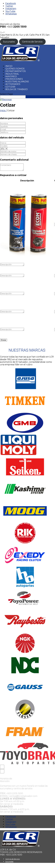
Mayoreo (11, 76)
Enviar (3, 340)
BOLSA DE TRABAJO (16, 89)
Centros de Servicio (32, 41)
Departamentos (15, 71)
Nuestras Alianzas (17, 81)
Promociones (14, 79)
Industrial (12, 74)
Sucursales (9, 41)
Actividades (12, 84)
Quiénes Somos (15, 68)
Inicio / (3, 110)
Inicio (8, 66)
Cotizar (10, 87)
